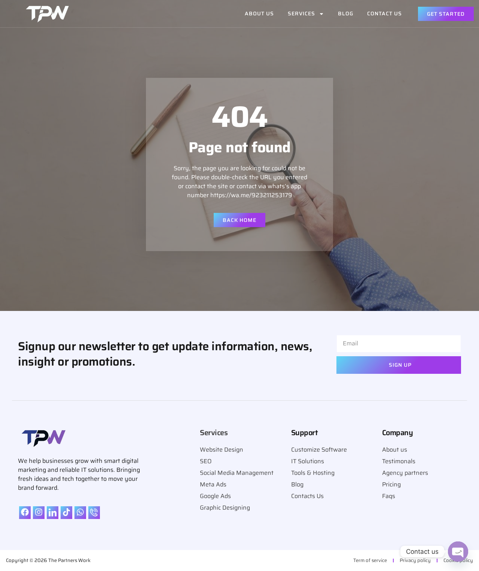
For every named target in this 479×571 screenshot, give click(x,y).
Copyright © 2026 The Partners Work (48, 560)
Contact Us (384, 13)
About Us (259, 13)
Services (301, 13)
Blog (345, 13)
